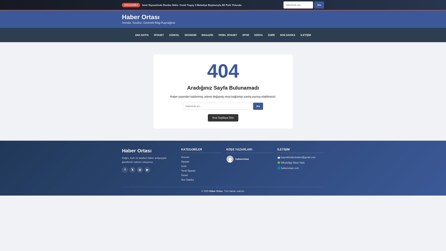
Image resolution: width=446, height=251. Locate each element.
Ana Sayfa (142, 35)
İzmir (271, 35)
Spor (245, 35)
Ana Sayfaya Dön (223, 117)
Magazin (207, 35)
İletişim (306, 35)
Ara (319, 5)
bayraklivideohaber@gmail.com (298, 157)
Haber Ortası (141, 17)
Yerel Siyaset (227, 35)
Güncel (174, 35)
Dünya (258, 35)
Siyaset (159, 35)
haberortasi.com (290, 168)
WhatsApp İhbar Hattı (293, 162)
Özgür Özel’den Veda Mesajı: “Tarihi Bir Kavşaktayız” (173, 5)
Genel (184, 175)
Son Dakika (287, 35)
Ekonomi (190, 35)
